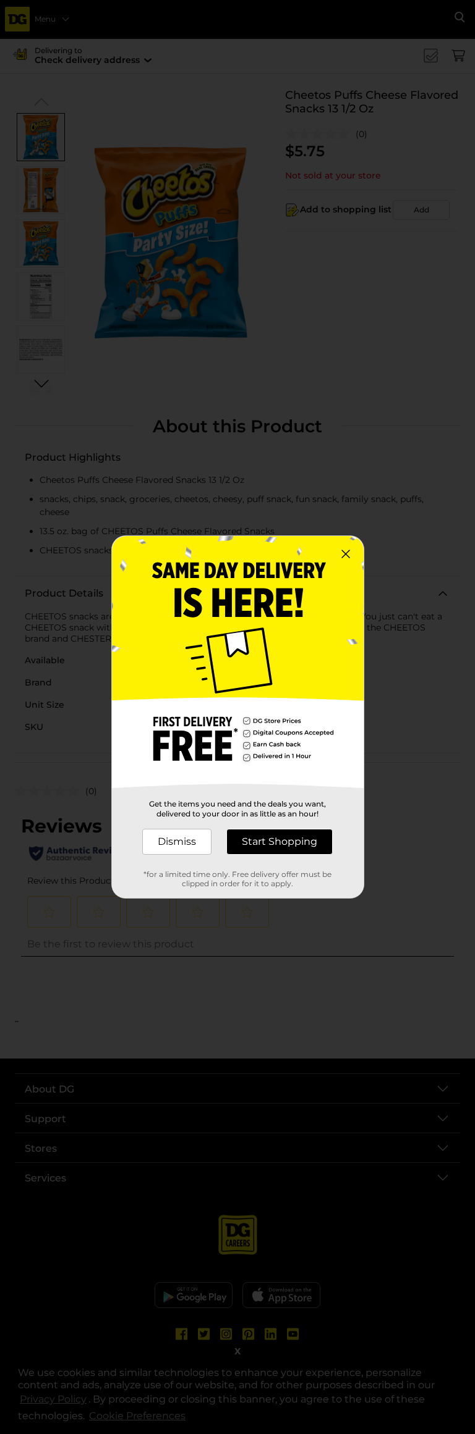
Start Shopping (279, 841)
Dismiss (177, 841)
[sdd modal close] (346, 554)
